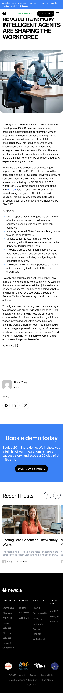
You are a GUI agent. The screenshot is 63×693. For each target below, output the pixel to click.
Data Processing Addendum (23, 679)
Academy (37, 618)
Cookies (31, 684)
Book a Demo (46, 13)
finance (11, 189)
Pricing (36, 607)
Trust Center (48, 679)
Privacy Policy (47, 675)
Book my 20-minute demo (31, 468)
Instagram (55, 616)
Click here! (22, 6)
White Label (39, 639)
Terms (33, 675)
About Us (24, 617)
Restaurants (8, 607)
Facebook (55, 621)
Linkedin (54, 610)
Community (38, 623)
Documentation (40, 613)
